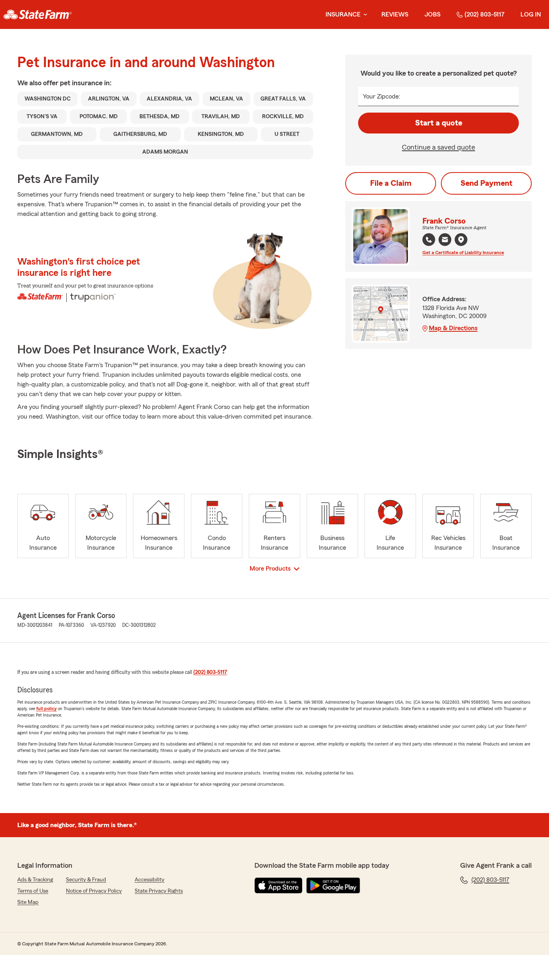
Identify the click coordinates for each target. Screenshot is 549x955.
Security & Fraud (86, 880)
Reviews (394, 14)
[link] (37, 14)
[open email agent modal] (444, 240)
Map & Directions (453, 328)
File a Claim (391, 183)
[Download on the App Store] (278, 885)
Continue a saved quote (438, 147)
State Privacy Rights (159, 891)
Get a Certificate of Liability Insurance (463, 252)
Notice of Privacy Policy (94, 891)
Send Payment (486, 183)
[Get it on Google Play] (333, 885)
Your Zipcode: (381, 96)
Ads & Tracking (35, 880)
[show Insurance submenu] (364, 15)
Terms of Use (32, 891)
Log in (530, 14)
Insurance (343, 14)
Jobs (432, 14)
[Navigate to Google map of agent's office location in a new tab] (461, 239)
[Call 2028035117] (428, 239)
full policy (46, 708)
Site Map (28, 902)
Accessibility (149, 880)
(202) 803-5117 (484, 14)
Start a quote (438, 123)
